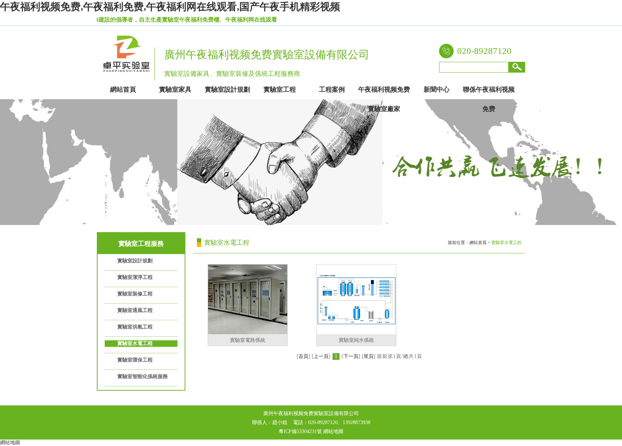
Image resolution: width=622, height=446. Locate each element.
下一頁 (351, 356)
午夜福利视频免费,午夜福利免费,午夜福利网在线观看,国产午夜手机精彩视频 (170, 6)
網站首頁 (478, 242)
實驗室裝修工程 (135, 293)
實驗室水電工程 (135, 343)
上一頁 (321, 356)
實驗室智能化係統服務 (142, 376)
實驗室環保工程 (135, 360)
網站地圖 (333, 431)
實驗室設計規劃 (135, 260)
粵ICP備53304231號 (300, 431)
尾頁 (369, 356)
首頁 (303, 356)
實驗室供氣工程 (135, 327)
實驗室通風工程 (135, 310)
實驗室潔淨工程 (135, 277)
